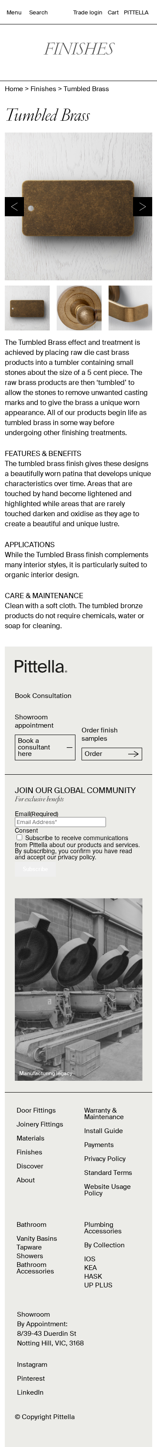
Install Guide (103, 1131)
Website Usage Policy (107, 1190)
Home (14, 89)
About (26, 1180)
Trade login (87, 12)
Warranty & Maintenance (104, 1113)
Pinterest (31, 1378)
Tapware (29, 1247)
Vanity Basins (37, 1238)
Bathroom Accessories (35, 1268)
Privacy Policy (105, 1158)
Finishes (43, 89)
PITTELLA (136, 12)
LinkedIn (30, 1392)
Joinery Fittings (40, 1124)
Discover (30, 1166)
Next (142, 206)
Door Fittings (36, 1110)
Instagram (32, 1364)
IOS (90, 1259)
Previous (14, 206)
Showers (30, 1256)
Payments (99, 1145)
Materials (30, 1138)
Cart (113, 12)
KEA (90, 1267)
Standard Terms (108, 1172)
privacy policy (76, 856)
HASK (93, 1276)
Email (36, 813)
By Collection (104, 1245)
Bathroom (31, 1224)
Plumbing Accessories (103, 1228)
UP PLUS (98, 1285)
